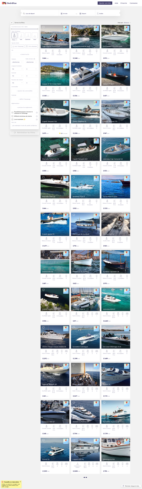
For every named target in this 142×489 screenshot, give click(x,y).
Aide (116, 3)
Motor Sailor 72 (78, 384)
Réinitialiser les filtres (26, 133)
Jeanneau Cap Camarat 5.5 (113, 159)
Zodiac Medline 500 (49, 309)
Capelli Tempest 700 (49, 121)
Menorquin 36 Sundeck (81, 234)
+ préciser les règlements (24, 107)
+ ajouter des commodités (24, 91)
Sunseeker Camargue (80, 347)
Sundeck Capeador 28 (111, 272)
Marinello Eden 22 (48, 197)
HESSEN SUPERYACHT (81, 422)
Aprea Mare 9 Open (110, 197)
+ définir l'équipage (24, 99)
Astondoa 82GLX (109, 309)
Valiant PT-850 (108, 84)
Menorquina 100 (109, 459)
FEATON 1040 (78, 84)
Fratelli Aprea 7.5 (48, 234)
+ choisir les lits (24, 54)
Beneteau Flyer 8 (79, 197)
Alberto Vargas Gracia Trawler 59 (54, 347)
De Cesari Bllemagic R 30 (112, 347)
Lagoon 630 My (78, 459)
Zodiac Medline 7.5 (79, 121)
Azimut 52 (106, 384)
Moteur (13, 39)
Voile (21, 39)
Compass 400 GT (48, 422)
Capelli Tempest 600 (80, 159)
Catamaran (27, 39)
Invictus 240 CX (108, 234)
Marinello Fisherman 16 (50, 159)
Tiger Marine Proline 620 (51, 46)
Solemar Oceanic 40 (49, 384)
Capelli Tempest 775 (110, 121)
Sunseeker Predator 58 (111, 422)
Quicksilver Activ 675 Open (112, 46)
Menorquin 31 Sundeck (81, 272)
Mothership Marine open (81, 46)
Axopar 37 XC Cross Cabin (51, 84)
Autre (35, 39)
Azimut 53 (45, 459)
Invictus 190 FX (47, 272)
